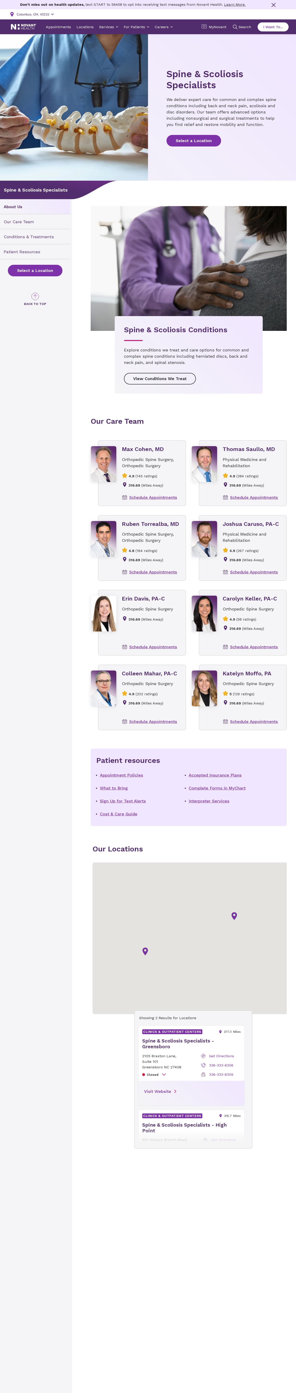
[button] (234, 916)
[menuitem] (35, 206)
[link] (35, 270)
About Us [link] (13, 206)
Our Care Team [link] (19, 221)
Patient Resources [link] (22, 251)
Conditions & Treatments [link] (29, 236)
